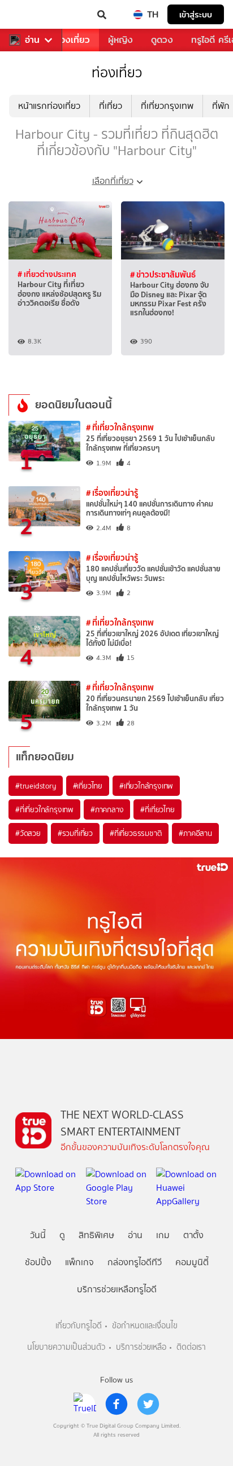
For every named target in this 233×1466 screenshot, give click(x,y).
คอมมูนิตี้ (192, 1262)
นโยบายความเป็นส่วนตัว (66, 1347)
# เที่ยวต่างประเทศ (47, 274)
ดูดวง (162, 40)
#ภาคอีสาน (195, 833)
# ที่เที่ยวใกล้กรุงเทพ (120, 427)
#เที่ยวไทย (87, 785)
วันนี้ (38, 1235)
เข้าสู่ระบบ (195, 14)
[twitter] (148, 1404)
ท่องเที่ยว (72, 40)
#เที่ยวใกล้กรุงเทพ (146, 785)
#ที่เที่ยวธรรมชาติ (136, 833)
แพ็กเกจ (79, 1262)
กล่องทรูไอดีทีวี (134, 1262)
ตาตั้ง (193, 1235)
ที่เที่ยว (110, 105)
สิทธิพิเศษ (96, 1235)
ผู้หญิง (120, 40)
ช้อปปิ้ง (38, 1262)
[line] (85, 1404)
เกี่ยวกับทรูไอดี (78, 1326)
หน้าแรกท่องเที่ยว (49, 105)
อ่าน (32, 40)
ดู (62, 1235)
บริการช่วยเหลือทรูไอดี (117, 1289)
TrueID (31, 14)
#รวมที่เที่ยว (75, 833)
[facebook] (116, 1404)
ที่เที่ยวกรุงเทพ (167, 105)
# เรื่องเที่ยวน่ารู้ (112, 492)
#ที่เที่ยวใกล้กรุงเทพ (44, 809)
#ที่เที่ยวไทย (157, 809)
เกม (163, 1235)
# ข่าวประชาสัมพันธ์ (163, 274)
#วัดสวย (28, 833)
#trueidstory (35, 785)
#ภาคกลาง (106, 809)
